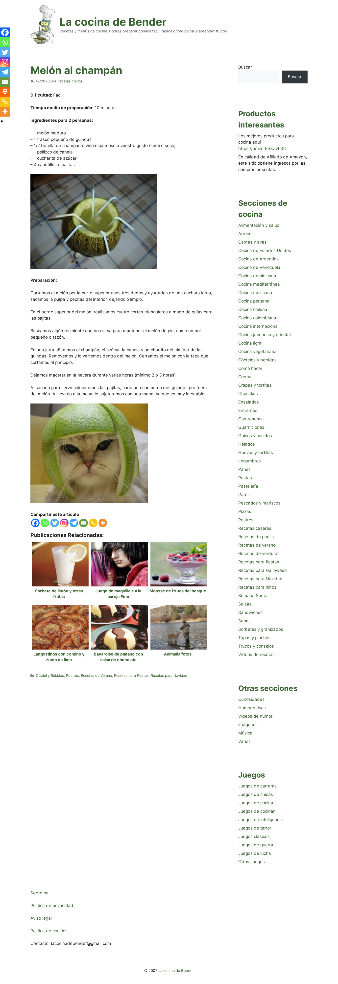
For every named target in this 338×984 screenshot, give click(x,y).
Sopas (244, 620)
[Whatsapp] (45, 523)
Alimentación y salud (259, 225)
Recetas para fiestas (258, 561)
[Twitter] (54, 523)
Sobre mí (39, 892)
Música (245, 733)
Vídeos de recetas (256, 654)
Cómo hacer (250, 368)
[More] (102, 523)
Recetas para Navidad (169, 675)
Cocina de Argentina (258, 258)
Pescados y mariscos (259, 503)
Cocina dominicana (257, 275)
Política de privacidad (51, 905)
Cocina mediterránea (259, 284)
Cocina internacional (258, 326)
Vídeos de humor (255, 716)
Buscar (245, 67)
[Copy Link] (93, 523)
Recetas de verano (257, 545)
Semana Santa (252, 595)
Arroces (246, 233)
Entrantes (247, 410)
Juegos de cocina (255, 802)
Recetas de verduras (259, 553)
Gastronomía (251, 418)
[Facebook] (35, 523)
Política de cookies (49, 930)
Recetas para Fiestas (131, 675)
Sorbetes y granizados (260, 629)
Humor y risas (252, 707)
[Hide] (2, 121)
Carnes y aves (252, 242)
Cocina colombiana (257, 317)
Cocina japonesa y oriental (264, 334)
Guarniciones (251, 427)
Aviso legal (41, 918)
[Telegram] (74, 523)
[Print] (5, 92)
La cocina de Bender (113, 21)
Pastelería (248, 486)
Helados (246, 444)
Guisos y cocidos (255, 435)
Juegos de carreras (257, 785)
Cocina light (250, 343)
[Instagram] (64, 523)
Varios (244, 741)
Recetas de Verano (96, 675)
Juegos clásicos (254, 836)
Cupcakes (248, 393)
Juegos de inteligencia (260, 819)
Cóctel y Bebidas (50, 675)
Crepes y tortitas (254, 385)
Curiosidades (251, 699)
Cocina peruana (253, 301)
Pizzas (244, 511)
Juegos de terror (254, 828)
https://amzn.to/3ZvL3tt (262, 148)
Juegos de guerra (255, 844)
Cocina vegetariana (257, 351)
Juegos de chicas (255, 794)
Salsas (244, 604)
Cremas (246, 376)
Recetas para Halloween (262, 570)
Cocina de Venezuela (259, 267)
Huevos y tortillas (255, 452)
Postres (72, 675)
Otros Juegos (251, 861)
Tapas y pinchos (254, 637)
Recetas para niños (257, 587)
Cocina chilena (252, 309)
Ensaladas (248, 402)
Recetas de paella (256, 536)
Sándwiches (250, 612)
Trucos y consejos (256, 646)
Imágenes (248, 724)
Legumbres (249, 460)
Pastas (245, 477)
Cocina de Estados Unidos (264, 250)
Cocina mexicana (255, 292)
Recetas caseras (254, 528)
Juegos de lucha (254, 853)
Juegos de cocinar (256, 811)
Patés (244, 494)
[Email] (83, 523)
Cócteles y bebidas (257, 359)
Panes (244, 469)
